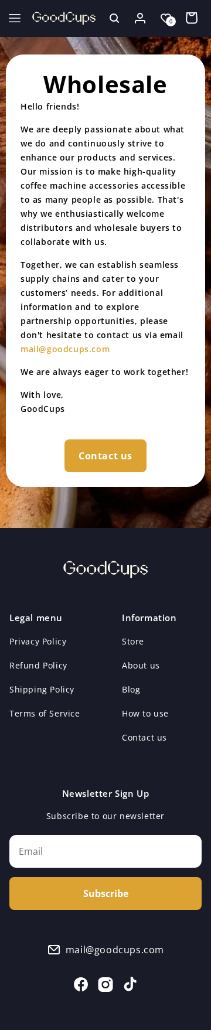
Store (133, 641)
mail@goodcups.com (65, 348)
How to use (145, 713)
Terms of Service (44, 713)
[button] (15, 18)
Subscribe (105, 893)
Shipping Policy (41, 689)
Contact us (105, 455)
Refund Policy (38, 665)
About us (141, 665)
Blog (131, 689)
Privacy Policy (37, 641)
